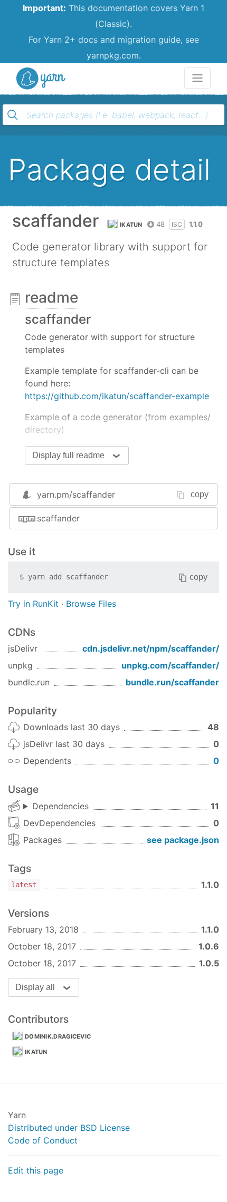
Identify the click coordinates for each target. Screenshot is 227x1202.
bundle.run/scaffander (172, 682)
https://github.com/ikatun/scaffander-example (117, 396)
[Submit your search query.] (12, 114)
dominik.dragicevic (58, 1036)
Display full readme (68, 455)
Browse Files (91, 603)
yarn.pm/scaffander (76, 494)
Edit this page (35, 1170)
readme (51, 297)
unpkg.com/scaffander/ (170, 665)
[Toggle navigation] (197, 78)
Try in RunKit (33, 603)
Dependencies (60, 806)
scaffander (58, 518)
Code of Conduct (43, 1140)
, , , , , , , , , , (56, 806)
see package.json (183, 840)
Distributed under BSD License (69, 1127)
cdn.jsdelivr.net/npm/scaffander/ (150, 648)
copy (200, 494)
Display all (35, 987)
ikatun (131, 224)
